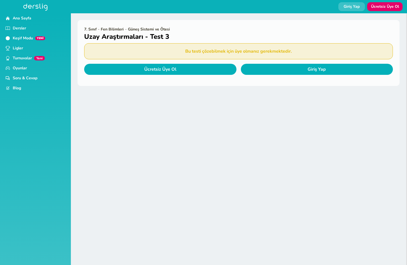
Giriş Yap (317, 69)
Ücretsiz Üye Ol (160, 69)
